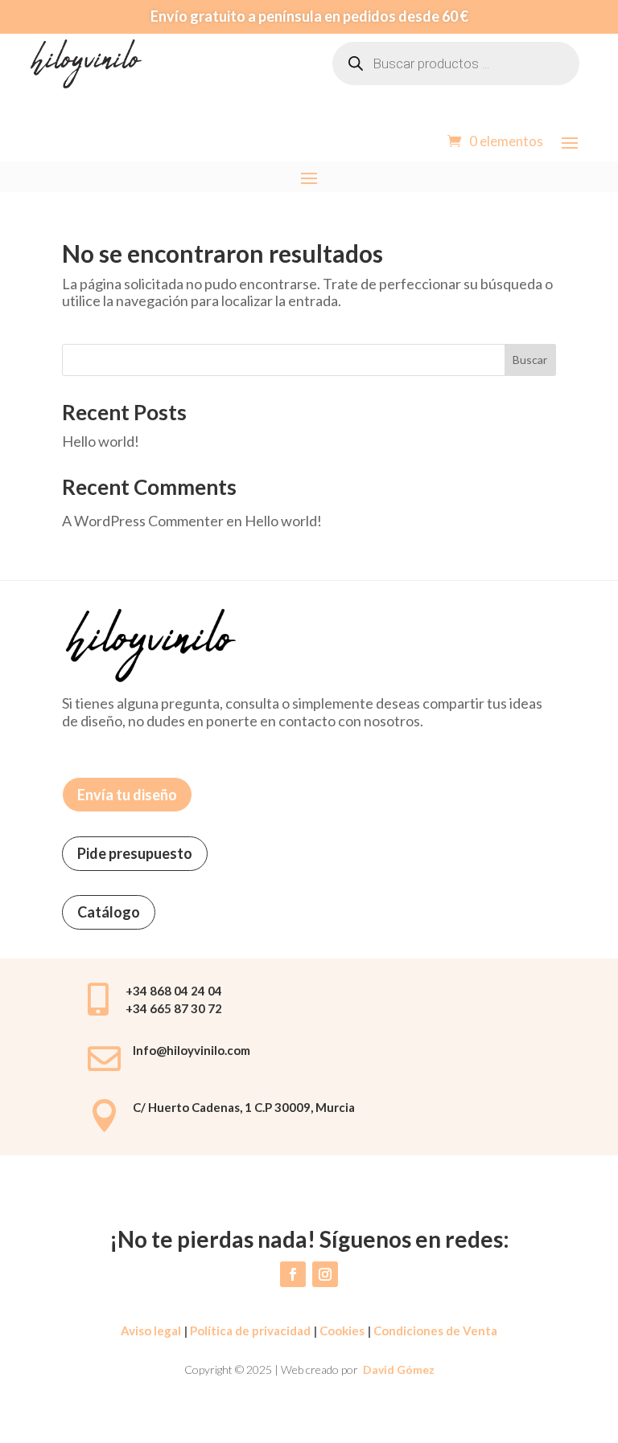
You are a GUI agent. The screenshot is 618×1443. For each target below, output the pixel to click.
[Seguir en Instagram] (325, 1274)
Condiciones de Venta (435, 1330)
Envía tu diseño (127, 794)
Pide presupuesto (134, 853)
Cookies (342, 1330)
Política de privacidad (249, 1330)
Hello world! (100, 441)
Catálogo (108, 912)
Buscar (530, 359)
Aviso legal (151, 1330)
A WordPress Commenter (143, 520)
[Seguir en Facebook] (293, 1274)
